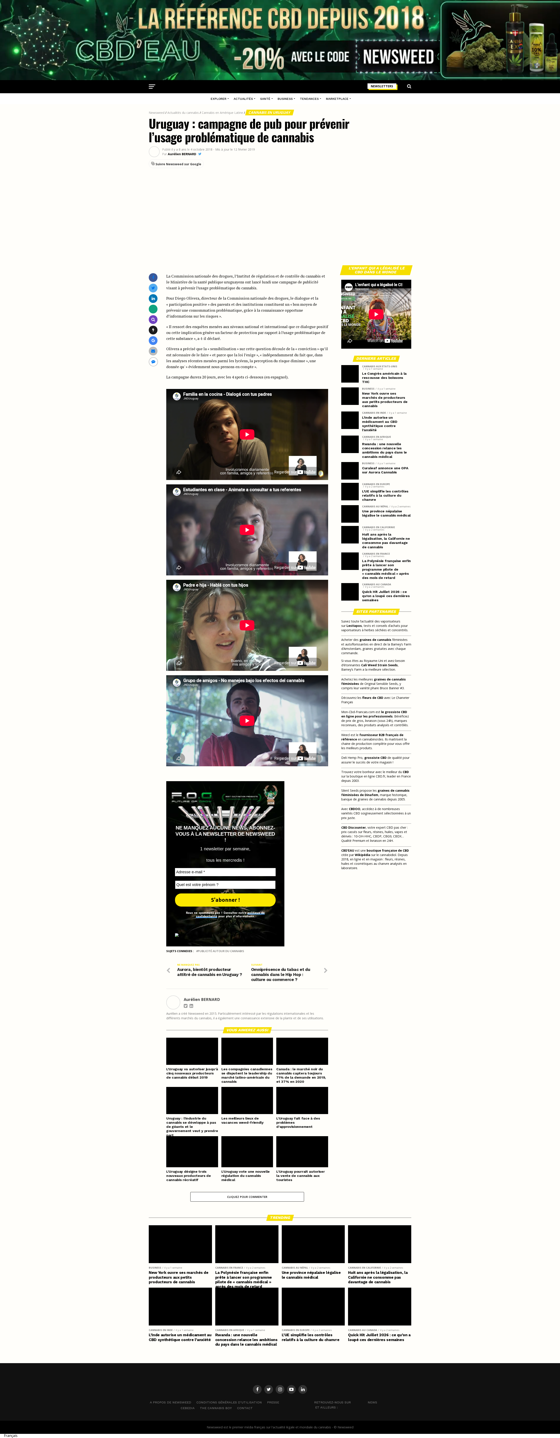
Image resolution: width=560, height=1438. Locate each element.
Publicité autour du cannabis (221, 951)
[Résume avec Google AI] (153, 340)
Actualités (243, 98)
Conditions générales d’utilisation (229, 1402)
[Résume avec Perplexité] (153, 319)
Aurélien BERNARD (182, 154)
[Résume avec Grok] (153, 330)
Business (285, 98)
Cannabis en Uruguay (269, 112)
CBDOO (354, 809)
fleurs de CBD (372, 698)
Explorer (218, 98)
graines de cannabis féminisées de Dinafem (375, 792)
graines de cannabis (375, 640)
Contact (245, 1408)
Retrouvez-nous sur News (345, 1402)
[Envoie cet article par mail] (153, 351)
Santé (265, 98)
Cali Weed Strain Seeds (379, 665)
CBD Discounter (353, 827)
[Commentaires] (153, 361)
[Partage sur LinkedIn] (153, 298)
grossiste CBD (375, 758)
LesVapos (354, 626)
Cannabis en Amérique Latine (222, 113)
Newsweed (156, 113)
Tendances (309, 98)
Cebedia (188, 1408)
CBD (406, 772)
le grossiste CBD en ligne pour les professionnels (374, 714)
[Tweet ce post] (153, 288)
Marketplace (337, 98)
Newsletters (382, 86)
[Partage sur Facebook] (153, 277)
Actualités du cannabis (183, 113)
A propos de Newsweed (170, 1402)
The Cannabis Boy (216, 1408)
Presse (273, 1402)
